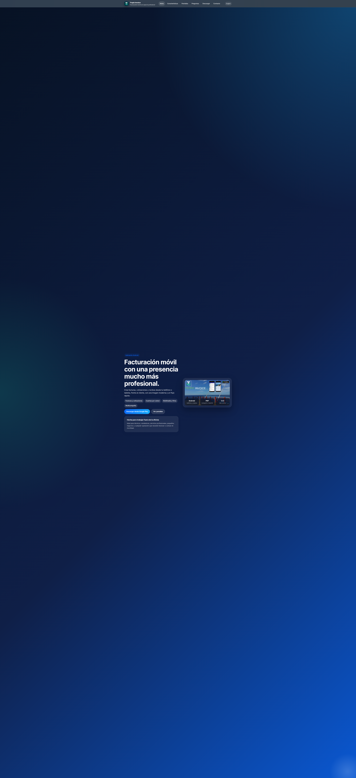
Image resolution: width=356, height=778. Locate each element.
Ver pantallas (158, 411)
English (228, 3)
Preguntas (195, 3)
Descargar (206, 3)
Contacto (216, 3)
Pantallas (185, 3)
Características (172, 3)
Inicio (162, 3)
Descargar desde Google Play (137, 411)
